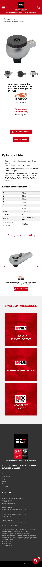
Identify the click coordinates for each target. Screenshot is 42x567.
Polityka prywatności (7, 484)
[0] (36, 561)
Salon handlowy (6, 476)
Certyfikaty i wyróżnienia (8, 479)
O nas (3, 474)
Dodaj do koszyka (23, 132)
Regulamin (5, 486)
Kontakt (4, 481)
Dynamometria (9, 19)
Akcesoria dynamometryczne (14, 22)
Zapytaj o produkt (21, 139)
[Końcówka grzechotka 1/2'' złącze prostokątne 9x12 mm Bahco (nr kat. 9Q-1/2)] (21, 259)
